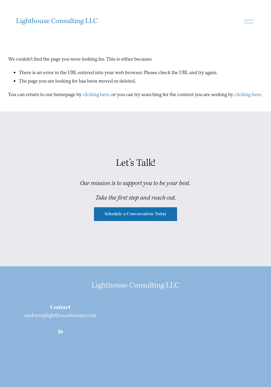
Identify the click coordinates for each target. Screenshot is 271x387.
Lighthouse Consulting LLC (57, 21)
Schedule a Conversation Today (136, 214)
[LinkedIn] (60, 331)
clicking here (96, 94)
